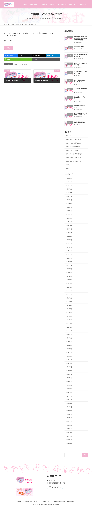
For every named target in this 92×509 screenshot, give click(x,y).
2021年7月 (69, 309)
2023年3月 (69, 236)
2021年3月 (69, 323)
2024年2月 (69, 203)
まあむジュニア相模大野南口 (74, 154)
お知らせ (68, 136)
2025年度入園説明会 (79, 122)
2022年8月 (69, 262)
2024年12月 (69, 182)
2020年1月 (69, 374)
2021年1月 (69, 330)
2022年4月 (69, 276)
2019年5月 (69, 403)
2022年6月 (69, 269)
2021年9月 (69, 301)
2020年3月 (69, 367)
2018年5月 (69, 443)
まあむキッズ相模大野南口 (73, 147)
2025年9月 (69, 178)
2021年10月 (69, 298)
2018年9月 (69, 432)
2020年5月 (69, 360)
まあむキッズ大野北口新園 (73, 139)
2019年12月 (69, 378)
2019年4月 (69, 407)
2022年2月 (69, 283)
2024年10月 (69, 189)
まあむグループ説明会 (72, 150)
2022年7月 (69, 265)
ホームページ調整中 (79, 46)
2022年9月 (69, 258)
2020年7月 (69, 352)
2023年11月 (69, 211)
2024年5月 (69, 200)
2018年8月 (69, 436)
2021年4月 (69, 320)
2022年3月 (69, 280)
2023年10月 (69, 214)
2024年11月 (69, 185)
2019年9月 (69, 389)
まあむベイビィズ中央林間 (20, 64)
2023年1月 (69, 243)
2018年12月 (69, 421)
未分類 (68, 165)
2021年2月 (69, 327)
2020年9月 (69, 345)
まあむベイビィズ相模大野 (73, 161)
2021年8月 (69, 305)
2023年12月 (69, 207)
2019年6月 (69, 399)
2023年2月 (69, 240)
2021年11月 (69, 294)
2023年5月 (69, 229)
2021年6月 (69, 312)
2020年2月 (69, 370)
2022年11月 (69, 251)
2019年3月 (69, 410)
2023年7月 (69, 222)
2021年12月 (69, 291)
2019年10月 (69, 385)
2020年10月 (69, 341)
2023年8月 (69, 218)
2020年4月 (69, 363)
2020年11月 (69, 338)
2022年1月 (69, 287)
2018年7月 (69, 439)
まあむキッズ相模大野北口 (73, 143)
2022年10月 (69, 254)
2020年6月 (69, 356)
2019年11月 (69, 381)
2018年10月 (69, 429)
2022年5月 (69, 272)
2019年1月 (69, 418)
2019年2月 (69, 414)
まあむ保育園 (44, 504)
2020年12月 (69, 334)
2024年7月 (69, 196)
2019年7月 (69, 396)
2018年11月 (69, 425)
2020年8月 (69, 349)
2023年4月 (69, 232)
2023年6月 (69, 225)
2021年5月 (69, 316)
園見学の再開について (80, 114)
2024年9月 (69, 193)
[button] (55, 487)
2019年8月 (69, 392)
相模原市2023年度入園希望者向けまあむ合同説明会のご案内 (80, 38)
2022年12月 (69, 247)
